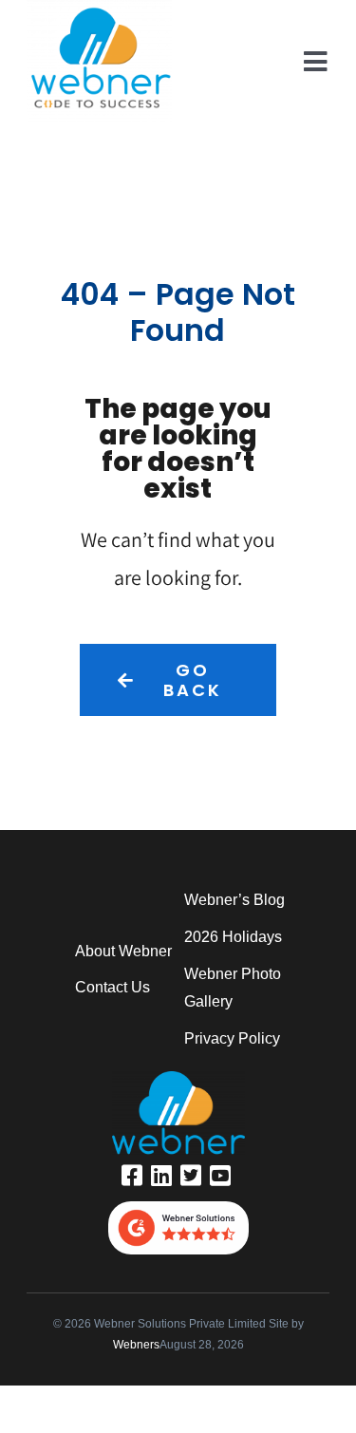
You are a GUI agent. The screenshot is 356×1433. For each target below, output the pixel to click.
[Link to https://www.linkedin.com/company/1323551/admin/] (161, 1175)
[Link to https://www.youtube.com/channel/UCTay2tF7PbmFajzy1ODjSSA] (220, 1175)
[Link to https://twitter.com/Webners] (190, 1175)
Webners (136, 1344)
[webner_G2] (178, 1208)
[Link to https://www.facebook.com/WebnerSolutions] (132, 1175)
